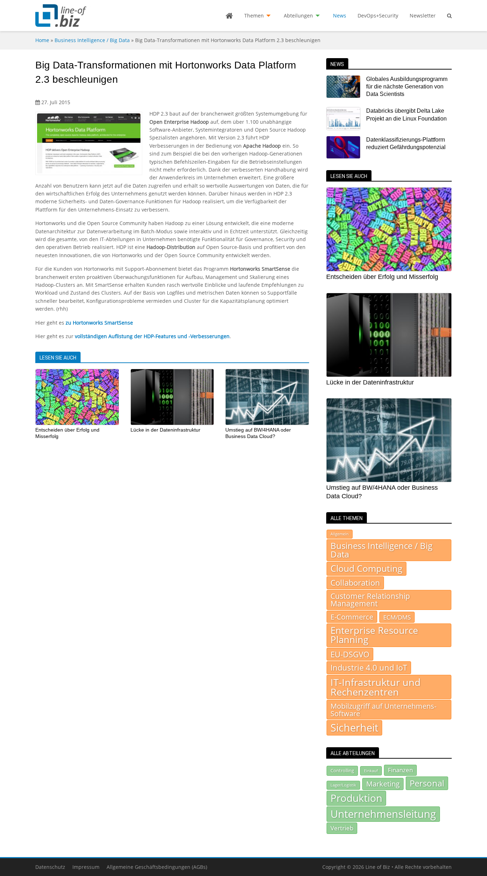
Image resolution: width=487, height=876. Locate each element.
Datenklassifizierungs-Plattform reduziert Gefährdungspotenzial (406, 143)
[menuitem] (229, 16)
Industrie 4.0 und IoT (368, 667)
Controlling (342, 770)
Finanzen (400, 770)
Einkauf (371, 770)
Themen (254, 15)
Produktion (356, 798)
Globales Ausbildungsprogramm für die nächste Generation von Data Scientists (406, 86)
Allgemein (339, 533)
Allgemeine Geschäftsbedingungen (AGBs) (157, 867)
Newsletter (423, 15)
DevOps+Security (378, 15)
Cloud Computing (366, 568)
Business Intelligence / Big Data (92, 40)
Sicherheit (354, 727)
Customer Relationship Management (370, 599)
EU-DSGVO (349, 654)
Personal (427, 783)
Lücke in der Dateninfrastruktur (165, 430)
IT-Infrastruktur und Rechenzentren (375, 687)
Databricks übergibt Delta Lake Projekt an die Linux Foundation (406, 114)
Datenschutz (50, 867)
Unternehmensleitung (383, 814)
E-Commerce (351, 617)
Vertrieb (341, 828)
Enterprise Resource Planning (374, 635)
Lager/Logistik (343, 785)
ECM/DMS (397, 617)
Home (42, 40)
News (339, 15)
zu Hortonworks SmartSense (99, 322)
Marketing (383, 784)
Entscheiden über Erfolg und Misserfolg (382, 276)
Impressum (85, 867)
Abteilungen (298, 15)
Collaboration (355, 582)
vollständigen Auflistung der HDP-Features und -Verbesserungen (152, 336)
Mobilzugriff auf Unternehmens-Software (383, 709)
